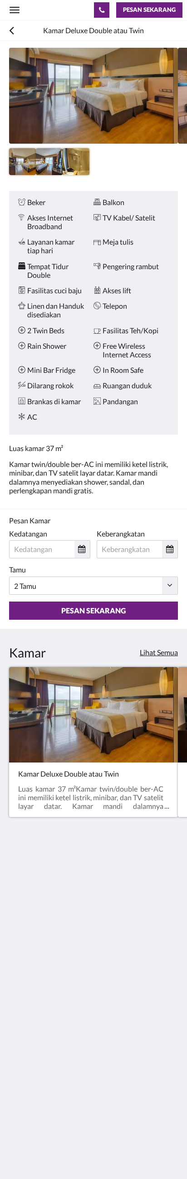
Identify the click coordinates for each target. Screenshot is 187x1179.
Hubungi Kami (31, 1088)
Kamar (19, 1019)
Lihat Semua (159, 652)
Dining (19, 1027)
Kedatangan (28, 533)
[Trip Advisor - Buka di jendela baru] (93, 962)
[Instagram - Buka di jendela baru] (43, 962)
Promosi (22, 1012)
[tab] (93, 989)
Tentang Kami (30, 1004)
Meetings (24, 1043)
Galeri (18, 1050)
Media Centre (30, 1095)
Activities (24, 1035)
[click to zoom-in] (93, 96)
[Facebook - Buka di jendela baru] (18, 962)
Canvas (59, 1154)
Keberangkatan (121, 533)
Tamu (17, 569)
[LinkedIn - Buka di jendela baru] (68, 962)
